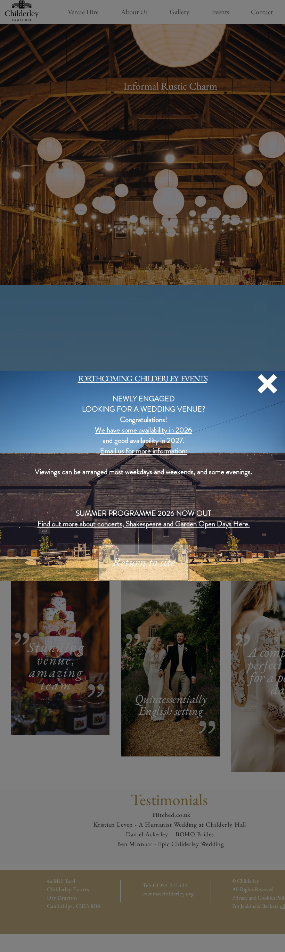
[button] (267, 384)
